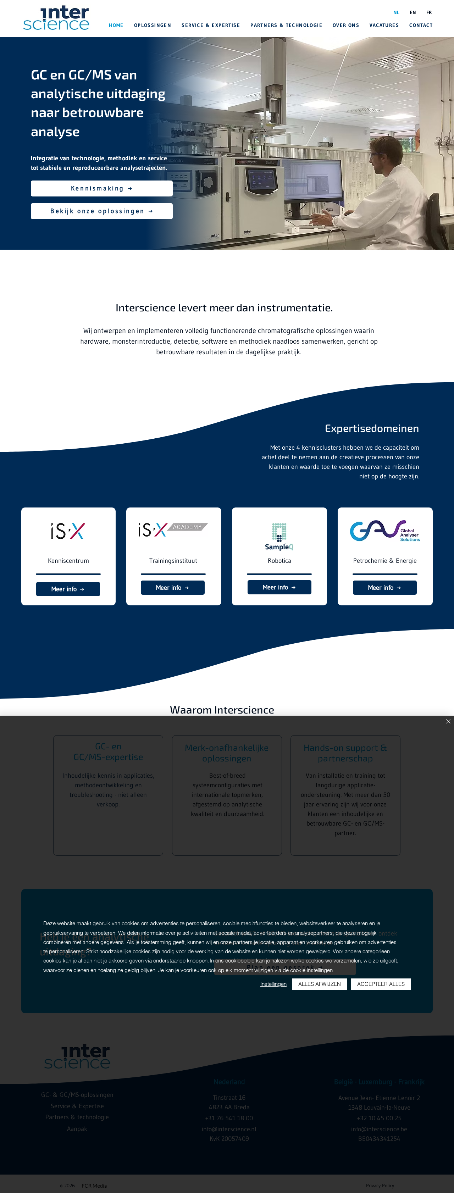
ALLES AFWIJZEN (319, 984)
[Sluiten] (448, 722)
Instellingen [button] (273, 984)
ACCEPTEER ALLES (381, 984)
